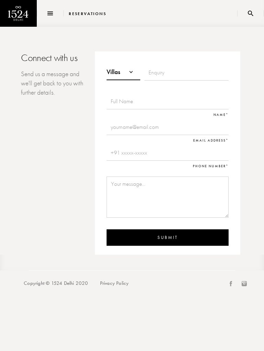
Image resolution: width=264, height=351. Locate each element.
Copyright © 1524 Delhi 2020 (56, 283)
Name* (221, 115)
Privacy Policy (114, 283)
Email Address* (211, 140)
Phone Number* (211, 166)
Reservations (87, 13)
